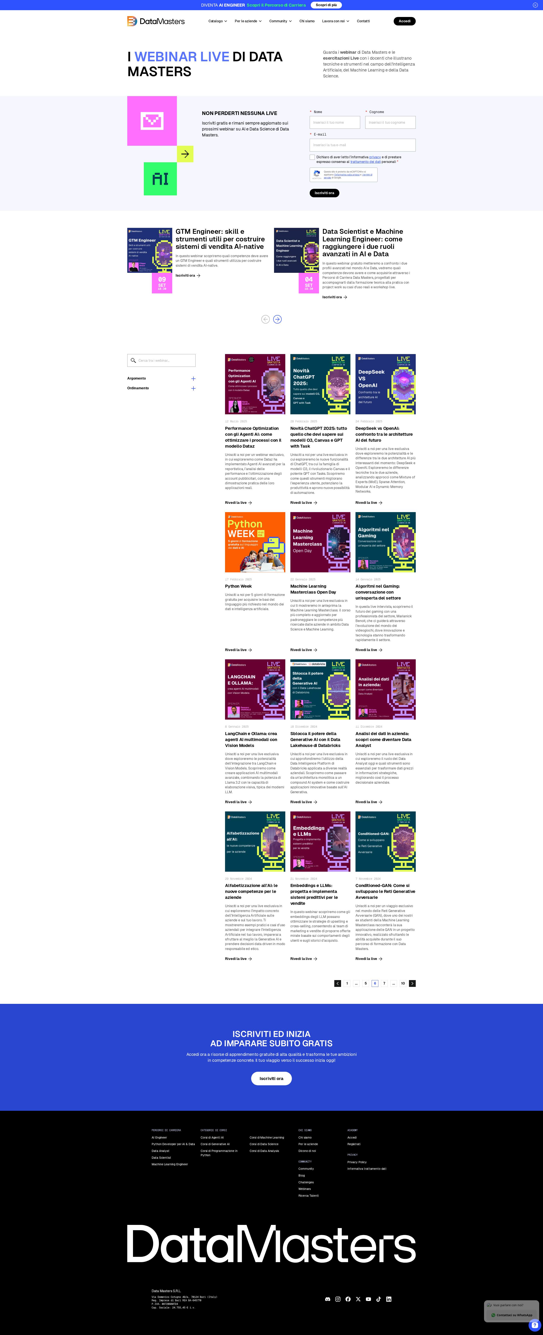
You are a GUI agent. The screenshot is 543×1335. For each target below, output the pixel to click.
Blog (301, 1175)
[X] (358, 1299)
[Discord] (327, 1299)
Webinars (304, 1189)
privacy (375, 157)
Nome (316, 112)
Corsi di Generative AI (215, 1144)
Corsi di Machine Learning (267, 1137)
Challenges (306, 1182)
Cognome (374, 112)
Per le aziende (308, 1144)
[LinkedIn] (388, 1299)
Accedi (352, 1137)
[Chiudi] (535, 5)
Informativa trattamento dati (366, 1168)
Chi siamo (305, 1137)
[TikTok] (378, 1299)
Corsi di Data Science (264, 1144)
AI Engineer (159, 1137)
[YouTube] (368, 1299)
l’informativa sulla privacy (347, 175)
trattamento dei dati (365, 162)
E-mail (318, 134)
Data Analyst (160, 1151)
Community (306, 1168)
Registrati (353, 1144)
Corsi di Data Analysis (264, 1151)
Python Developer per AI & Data (173, 1144)
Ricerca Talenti (308, 1195)
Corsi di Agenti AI (212, 1137)
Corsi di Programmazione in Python (219, 1153)
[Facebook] (348, 1299)
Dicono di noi (307, 1151)
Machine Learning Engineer (170, 1164)
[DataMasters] (156, 21)
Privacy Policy (357, 1162)
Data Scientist (161, 1157)
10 (403, 983)
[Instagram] (337, 1299)
